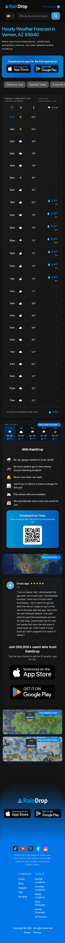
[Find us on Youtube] (23, 848)
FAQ (20, 892)
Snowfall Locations (40, 888)
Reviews (22, 896)
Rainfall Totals (37, 84)
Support (22, 887)
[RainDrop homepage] (20, 6)
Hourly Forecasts (40, 911)
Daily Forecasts (40, 903)
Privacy (37, 932)
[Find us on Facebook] (38, 848)
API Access (41, 916)
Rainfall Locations (40, 880)
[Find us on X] (30, 848)
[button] (18, 69)
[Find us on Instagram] (46, 848)
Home (21, 879)
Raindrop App (14, 84)
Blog (20, 883)
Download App (49, 7)
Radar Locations (40, 896)
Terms (27, 932)
